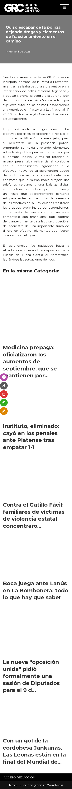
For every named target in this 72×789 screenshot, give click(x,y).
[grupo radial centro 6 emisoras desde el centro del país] (22, 8)
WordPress (55, 785)
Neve (13, 785)
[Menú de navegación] (64, 7)
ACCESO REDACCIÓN (19, 777)
